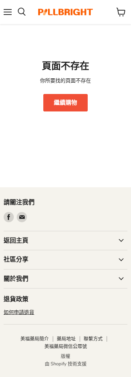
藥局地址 (66, 338)
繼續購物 (65, 103)
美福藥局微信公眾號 (65, 346)
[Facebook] (9, 217)
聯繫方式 (93, 338)
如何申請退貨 (19, 312)
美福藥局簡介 (34, 338)
